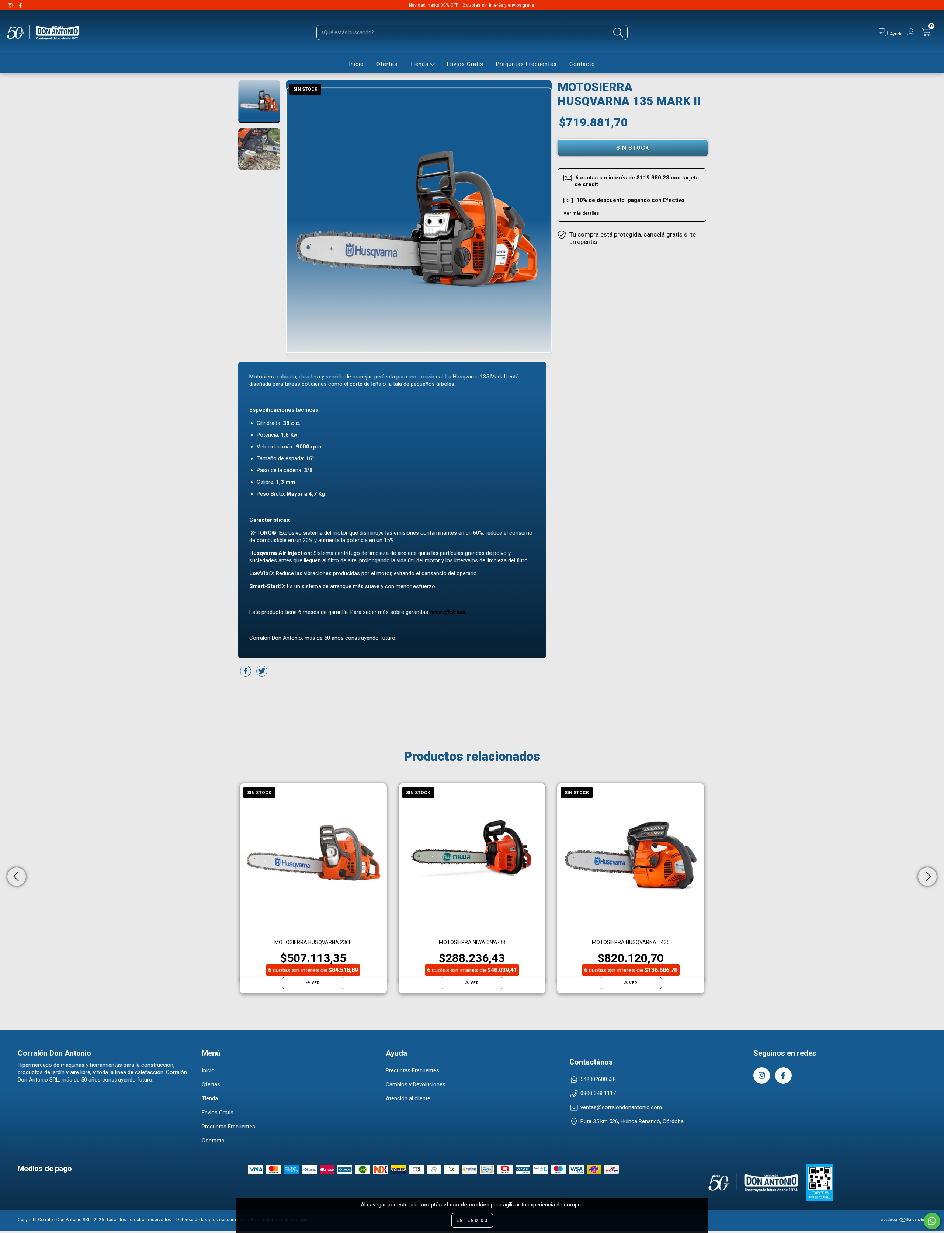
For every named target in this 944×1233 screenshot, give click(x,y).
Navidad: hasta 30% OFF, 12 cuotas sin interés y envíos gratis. (472, 5)
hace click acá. (448, 612)
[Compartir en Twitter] (261, 674)
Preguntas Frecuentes (526, 64)
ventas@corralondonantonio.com (621, 1107)
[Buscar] (618, 32)
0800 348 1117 (598, 1093)
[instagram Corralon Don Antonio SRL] (11, 5)
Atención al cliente (408, 1098)
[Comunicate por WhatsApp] (932, 1221)
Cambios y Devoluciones (415, 1084)
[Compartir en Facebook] (246, 674)
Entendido (472, 1220)
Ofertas (387, 64)
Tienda (420, 64)
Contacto (582, 64)
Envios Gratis (465, 64)
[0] (927, 33)
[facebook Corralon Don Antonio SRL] (20, 5)
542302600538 (598, 1079)
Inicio (356, 64)
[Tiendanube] (903, 1220)
